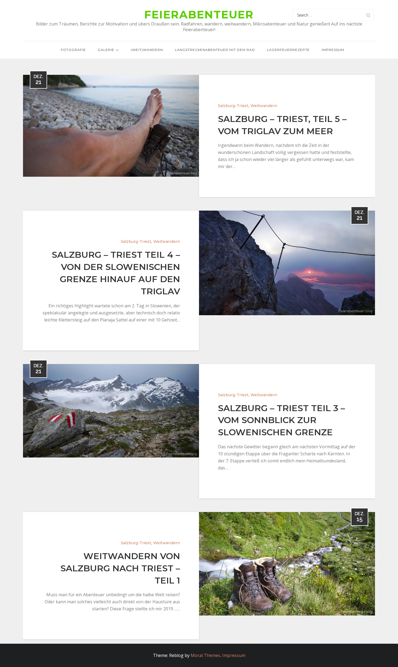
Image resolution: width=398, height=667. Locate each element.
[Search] (368, 15)
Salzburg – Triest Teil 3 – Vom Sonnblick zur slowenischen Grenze (281, 420)
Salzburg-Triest (233, 105)
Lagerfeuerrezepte (288, 50)
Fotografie (73, 50)
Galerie (106, 50)
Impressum (333, 50)
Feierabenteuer (199, 14)
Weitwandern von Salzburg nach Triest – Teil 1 (120, 568)
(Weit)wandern (147, 50)
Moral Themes (205, 655)
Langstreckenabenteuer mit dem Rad (215, 50)
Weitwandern (263, 105)
